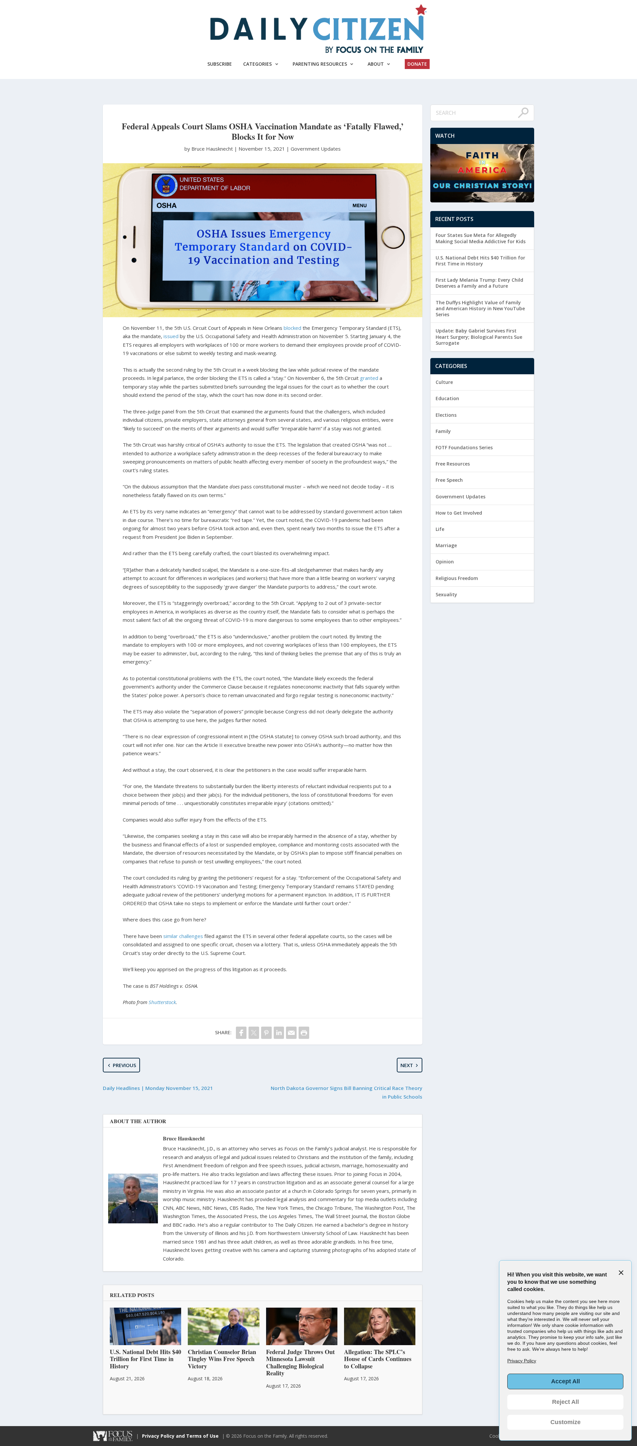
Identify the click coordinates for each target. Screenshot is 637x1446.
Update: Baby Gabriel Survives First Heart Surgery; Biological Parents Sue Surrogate (479, 336)
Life (440, 529)
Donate (417, 64)
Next (406, 1065)
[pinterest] (266, 1033)
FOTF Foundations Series (464, 447)
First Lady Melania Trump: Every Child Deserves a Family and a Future (479, 283)
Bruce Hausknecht (184, 1138)
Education (447, 398)
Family (443, 431)
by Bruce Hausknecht (209, 148)
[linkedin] (279, 1033)
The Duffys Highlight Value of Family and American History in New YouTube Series (480, 308)
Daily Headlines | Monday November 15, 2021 (158, 1088)
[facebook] (241, 1033)
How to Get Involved (459, 513)
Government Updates (316, 148)
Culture (444, 382)
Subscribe (219, 64)
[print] (304, 1033)
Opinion (445, 561)
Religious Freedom (457, 578)
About (376, 64)
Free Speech (449, 480)
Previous (124, 1065)
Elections (446, 415)
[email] (291, 1033)
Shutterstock (162, 1002)
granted (369, 378)
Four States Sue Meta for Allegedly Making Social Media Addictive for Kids (481, 238)
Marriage (446, 545)
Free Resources (453, 464)
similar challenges (183, 936)
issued (171, 336)
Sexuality (446, 594)
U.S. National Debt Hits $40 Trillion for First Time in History (480, 260)
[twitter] (253, 1033)
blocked (292, 328)
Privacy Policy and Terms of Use (180, 1436)
